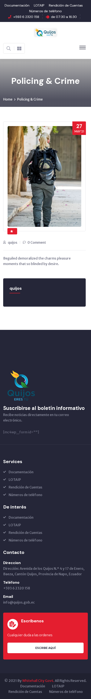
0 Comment (37, 242)
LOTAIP (39, 5)
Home (7, 99)
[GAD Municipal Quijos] (45, 32)
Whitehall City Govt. (38, 681)
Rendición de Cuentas (66, 5)
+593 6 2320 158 (26, 17)
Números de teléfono (45, 11)
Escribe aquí (45, 648)
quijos (12, 242)
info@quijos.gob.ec (19, 602)
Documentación (17, 5)
